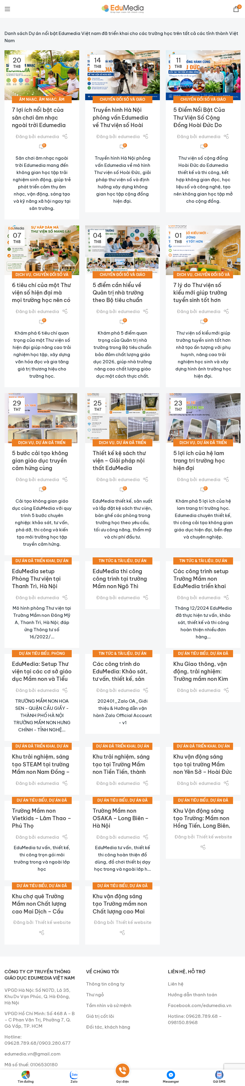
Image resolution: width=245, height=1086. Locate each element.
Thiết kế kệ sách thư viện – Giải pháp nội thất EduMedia (119, 461)
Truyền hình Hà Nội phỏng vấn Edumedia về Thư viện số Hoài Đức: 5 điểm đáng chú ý (121, 125)
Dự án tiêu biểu (34, 653)
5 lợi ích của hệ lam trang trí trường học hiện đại (199, 461)
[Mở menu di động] (7, 9)
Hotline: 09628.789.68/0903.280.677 (37, 1040)
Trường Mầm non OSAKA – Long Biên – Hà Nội (120, 818)
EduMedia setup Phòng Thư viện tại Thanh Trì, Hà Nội (36, 579)
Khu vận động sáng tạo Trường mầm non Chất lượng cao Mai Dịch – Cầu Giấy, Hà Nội (120, 911)
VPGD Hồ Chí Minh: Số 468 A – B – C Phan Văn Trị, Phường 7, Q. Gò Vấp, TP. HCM (39, 1020)
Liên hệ (175, 984)
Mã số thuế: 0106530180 (31, 1064)
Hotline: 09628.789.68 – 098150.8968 (195, 1019)
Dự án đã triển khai (35, 561)
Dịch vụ (23, 274)
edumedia (48, 136)
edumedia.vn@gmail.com (32, 1054)
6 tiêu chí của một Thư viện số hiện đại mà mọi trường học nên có (41, 292)
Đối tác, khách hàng (108, 1027)
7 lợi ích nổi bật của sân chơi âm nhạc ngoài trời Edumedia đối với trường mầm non (39, 125)
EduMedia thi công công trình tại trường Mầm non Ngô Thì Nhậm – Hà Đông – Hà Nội (122, 586)
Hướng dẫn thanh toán (192, 994)
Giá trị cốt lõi (100, 1016)
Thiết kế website (214, 837)
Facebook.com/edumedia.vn (200, 1005)
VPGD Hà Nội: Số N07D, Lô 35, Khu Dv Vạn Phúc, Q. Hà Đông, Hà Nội (37, 996)
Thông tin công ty (105, 984)
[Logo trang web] (122, 8)
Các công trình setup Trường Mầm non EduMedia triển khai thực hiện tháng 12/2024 (201, 586)
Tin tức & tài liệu (116, 561)
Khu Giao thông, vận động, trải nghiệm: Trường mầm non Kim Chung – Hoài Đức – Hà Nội (200, 679)
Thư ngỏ (95, 994)
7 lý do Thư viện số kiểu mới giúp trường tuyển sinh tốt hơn (200, 292)
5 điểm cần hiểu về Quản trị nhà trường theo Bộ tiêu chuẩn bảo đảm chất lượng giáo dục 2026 (119, 300)
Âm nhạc (28, 99)
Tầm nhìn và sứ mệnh (108, 1005)
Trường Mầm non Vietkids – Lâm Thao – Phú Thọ (41, 818)
